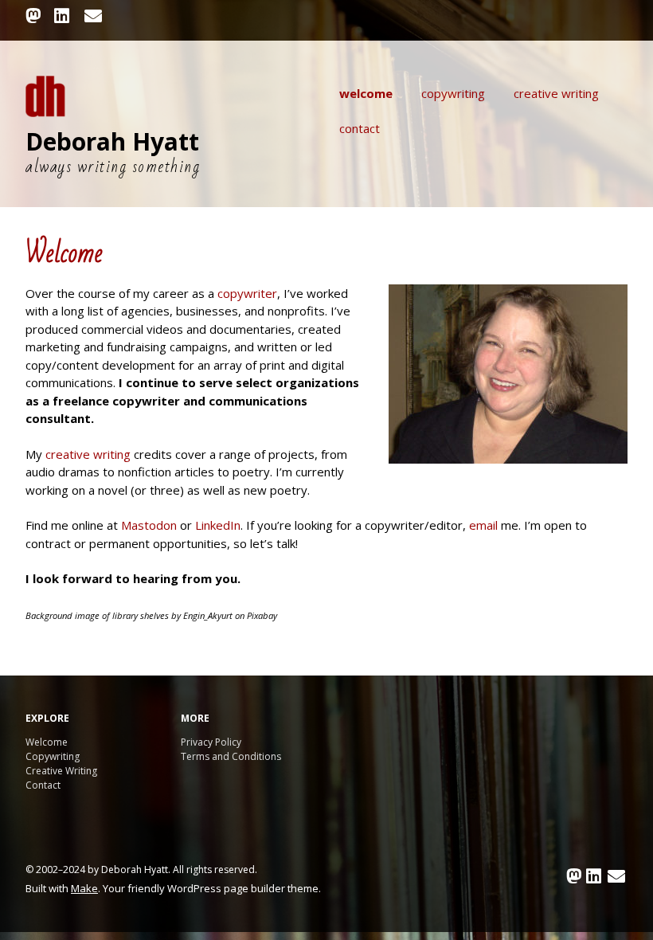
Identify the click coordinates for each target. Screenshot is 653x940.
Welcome (366, 93)
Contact (359, 128)
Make (84, 888)
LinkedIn (217, 525)
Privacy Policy (211, 742)
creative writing (88, 454)
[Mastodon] (35, 15)
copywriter (247, 293)
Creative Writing (556, 93)
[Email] (94, 15)
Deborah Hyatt (112, 141)
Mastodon (149, 525)
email (483, 525)
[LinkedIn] (62, 15)
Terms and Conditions (231, 756)
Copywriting (453, 93)
